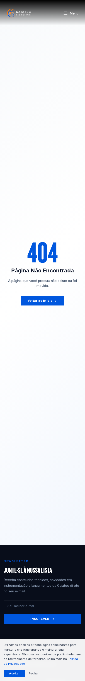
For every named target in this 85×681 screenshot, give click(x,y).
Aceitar (14, 673)
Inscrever (39, 618)
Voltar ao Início (40, 300)
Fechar (34, 673)
